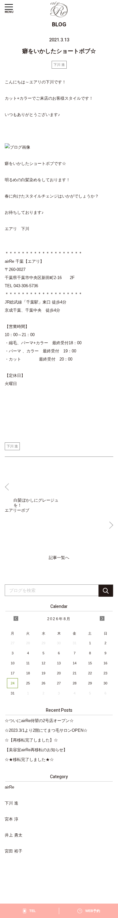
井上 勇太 (13, 835)
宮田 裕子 (13, 851)
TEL (32, 911)
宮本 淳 (11, 819)
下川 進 (59, 64)
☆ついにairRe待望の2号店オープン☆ (39, 720)
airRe (9, 787)
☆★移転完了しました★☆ (29, 759)
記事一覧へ (59, 557)
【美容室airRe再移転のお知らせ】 (36, 749)
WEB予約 (92, 911)
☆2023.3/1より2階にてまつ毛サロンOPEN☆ (46, 730)
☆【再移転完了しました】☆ (31, 740)
